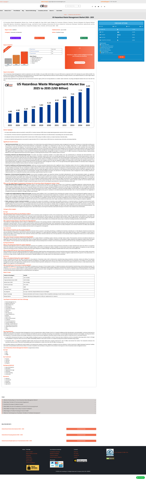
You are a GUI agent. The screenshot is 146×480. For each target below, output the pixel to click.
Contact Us (76, 455)
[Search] (78, 6)
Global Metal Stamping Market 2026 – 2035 (12, 434)
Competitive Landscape (106, 40)
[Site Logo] (46, 6)
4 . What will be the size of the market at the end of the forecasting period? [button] (20, 406)
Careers (76, 457)
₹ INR (142, 26)
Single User (103, 29)
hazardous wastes (12, 267)
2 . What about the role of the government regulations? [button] (16, 402)
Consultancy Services (43, 10)
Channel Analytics (54, 455)
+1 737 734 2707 (113, 1)
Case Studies (59, 10)
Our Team (76, 453)
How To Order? (29, 451)
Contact (76, 449)
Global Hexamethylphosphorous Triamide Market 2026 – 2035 (17, 440)
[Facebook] (92, 6)
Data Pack (103, 37)
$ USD (102, 26)
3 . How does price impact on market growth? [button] (13, 404)
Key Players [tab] (84, 38)
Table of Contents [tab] (40, 38)
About (23, 449)
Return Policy (29, 460)
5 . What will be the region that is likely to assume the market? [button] (17, 408)
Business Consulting (54, 453)
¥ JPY (129, 26)
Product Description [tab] (16, 38)
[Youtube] (98, 6)
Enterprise (103, 34)
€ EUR (115, 26)
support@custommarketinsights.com (56, 1)
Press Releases (17, 10)
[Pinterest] (95, 6)
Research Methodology (31, 10)
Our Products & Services (55, 449)
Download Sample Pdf (79, 62)
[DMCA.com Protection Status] (120, 458)
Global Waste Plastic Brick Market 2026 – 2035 (13, 429)
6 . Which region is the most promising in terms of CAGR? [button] (16, 410)
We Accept (52, 460)
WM (15, 340)
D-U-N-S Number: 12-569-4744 (121, 452)
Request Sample (63, 38)
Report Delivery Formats (31, 453)
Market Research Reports (56, 457)
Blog (23, 10)
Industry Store (8, 10)
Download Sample (81, 429)
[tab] (49, 400)
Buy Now (122, 57)
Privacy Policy (29, 459)
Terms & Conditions (30, 462)
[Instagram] (101, 6)
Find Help (28, 449)
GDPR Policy (29, 457)
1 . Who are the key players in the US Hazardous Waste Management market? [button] (20, 400)
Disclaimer (28, 455)
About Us (51, 10)
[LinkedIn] (104, 6)
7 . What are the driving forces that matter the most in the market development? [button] (21, 413)
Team (102, 32)
